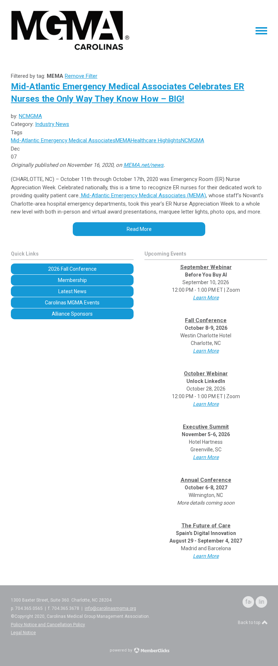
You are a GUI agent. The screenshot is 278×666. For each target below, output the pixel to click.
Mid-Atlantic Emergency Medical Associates (63, 140)
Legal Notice (23, 632)
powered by (121, 650)
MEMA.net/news (143, 165)
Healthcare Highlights (156, 140)
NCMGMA (30, 116)
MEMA (123, 140)
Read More (139, 229)
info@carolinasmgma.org (110, 608)
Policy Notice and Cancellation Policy (48, 624)
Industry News (52, 124)
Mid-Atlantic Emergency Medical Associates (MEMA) (143, 195)
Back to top (249, 622)
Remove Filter (81, 76)
